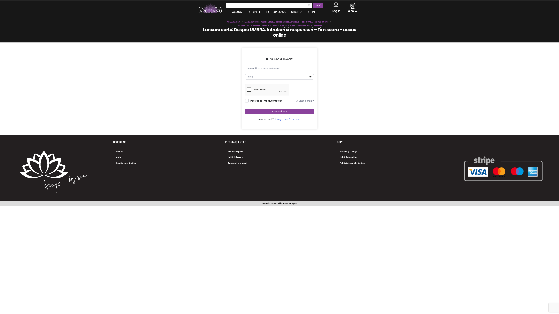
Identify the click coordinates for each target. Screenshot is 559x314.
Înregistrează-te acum (288, 119)
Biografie (254, 12)
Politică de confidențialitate (353, 163)
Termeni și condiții (348, 151)
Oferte (311, 12)
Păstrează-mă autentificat (266, 100)
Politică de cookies (348, 157)
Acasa (237, 12)
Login (336, 11)
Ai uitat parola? (305, 100)
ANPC (119, 157)
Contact (119, 151)
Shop (295, 12)
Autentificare (279, 111)
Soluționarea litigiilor (126, 163)
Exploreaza (275, 12)
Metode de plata (235, 151)
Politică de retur (235, 157)
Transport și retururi (237, 163)
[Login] (336, 5)
